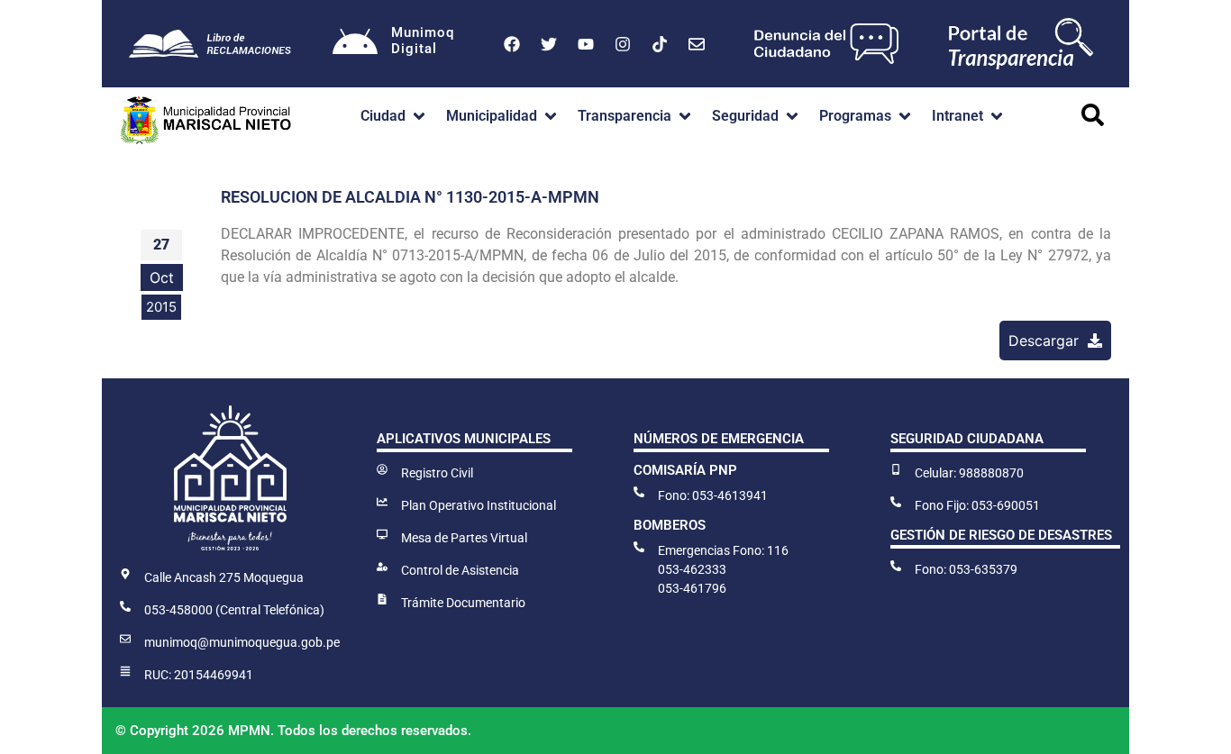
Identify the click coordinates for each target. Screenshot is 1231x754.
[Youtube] (586, 44)
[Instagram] (622, 44)
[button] (394, 116)
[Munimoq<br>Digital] (355, 44)
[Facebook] (512, 44)
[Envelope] (696, 44)
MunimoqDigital (422, 40)
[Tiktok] (659, 44)
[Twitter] (549, 44)
